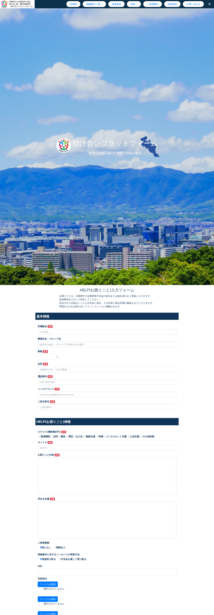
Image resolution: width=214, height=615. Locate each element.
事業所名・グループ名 (49, 338)
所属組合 (45, 326)
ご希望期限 (43, 542)
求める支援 (46, 498)
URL (40, 566)
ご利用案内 (152, 4)
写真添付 (42, 578)
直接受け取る (49, 559)
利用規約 (172, 4)
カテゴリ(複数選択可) (52, 431)
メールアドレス (48, 388)
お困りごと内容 (48, 454)
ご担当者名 (46, 401)
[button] (209, 4)
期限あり (61, 547)
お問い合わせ (193, 4)
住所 (42, 363)
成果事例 (116, 4)
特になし (46, 547)
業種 (42, 351)
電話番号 (45, 376)
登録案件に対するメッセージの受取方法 (59, 554)
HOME (73, 4)
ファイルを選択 (48, 584)
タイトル (45, 442)
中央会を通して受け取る (73, 559)
